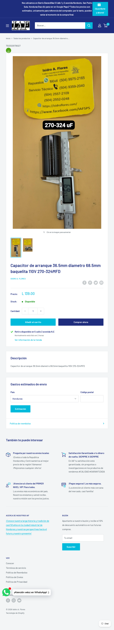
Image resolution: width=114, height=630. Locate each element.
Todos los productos (21, 38)
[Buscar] (89, 25)
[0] (105, 25)
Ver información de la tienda (28, 340)
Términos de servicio (16, 568)
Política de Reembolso (16, 572)
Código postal (87, 392)
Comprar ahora (81, 322)
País (13, 392)
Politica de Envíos (14, 577)
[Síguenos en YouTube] (19, 600)
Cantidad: (15, 311)
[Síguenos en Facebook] (8, 600)
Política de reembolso (20, 423)
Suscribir (71, 546)
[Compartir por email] (101, 282)
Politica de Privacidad (16, 581)
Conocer (10, 563)
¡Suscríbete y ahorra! (100, 10)
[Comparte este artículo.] (8, 50)
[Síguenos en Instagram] (14, 600)
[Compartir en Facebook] (84, 282)
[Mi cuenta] (99, 25)
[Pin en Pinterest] (90, 282)
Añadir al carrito (33, 322)
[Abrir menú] (7, 25)
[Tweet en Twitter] (96, 282)
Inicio (8, 38)
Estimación (20, 409)
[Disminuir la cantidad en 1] (25, 311)
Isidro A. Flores (18, 278)
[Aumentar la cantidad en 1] (41, 311)
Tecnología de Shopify (15, 613)
